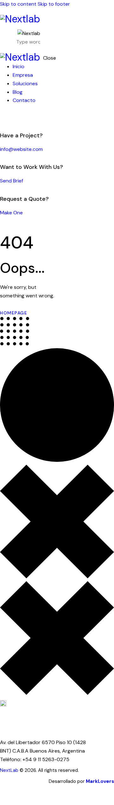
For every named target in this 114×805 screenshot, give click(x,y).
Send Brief (11, 180)
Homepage (13, 313)
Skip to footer (54, 4)
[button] (53, 38)
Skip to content (18, 4)
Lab (14, 770)
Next (5, 770)
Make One (11, 212)
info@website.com (21, 149)
